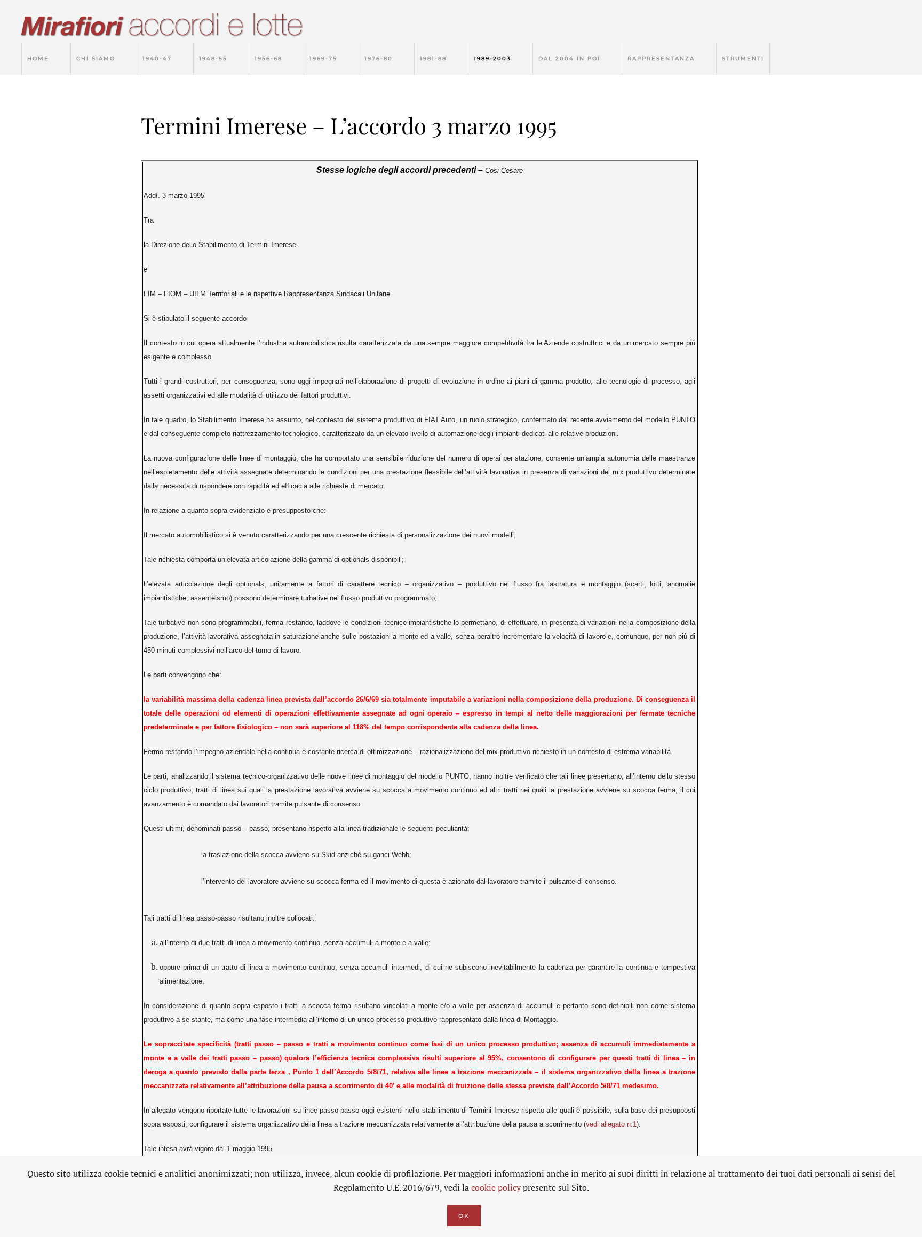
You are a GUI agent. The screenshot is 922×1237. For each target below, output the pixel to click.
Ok (464, 1215)
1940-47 (157, 58)
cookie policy (496, 1187)
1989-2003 (492, 58)
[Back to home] (173, 27)
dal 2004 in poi (569, 58)
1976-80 (378, 58)
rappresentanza (661, 58)
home (38, 58)
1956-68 (268, 58)
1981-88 (433, 58)
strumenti (743, 58)
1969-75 (323, 58)
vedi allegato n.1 (611, 1124)
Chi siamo (95, 58)
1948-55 (213, 58)
